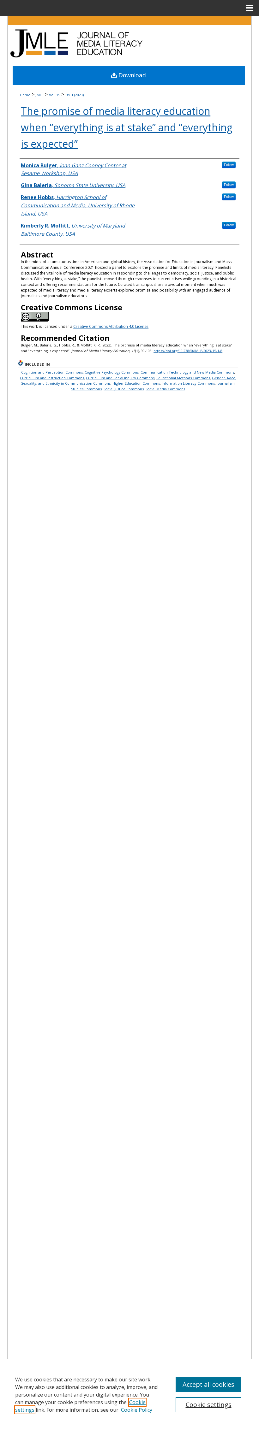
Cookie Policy (136, 1409)
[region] (129, 1394)
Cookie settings (209, 1404)
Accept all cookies (208, 1384)
